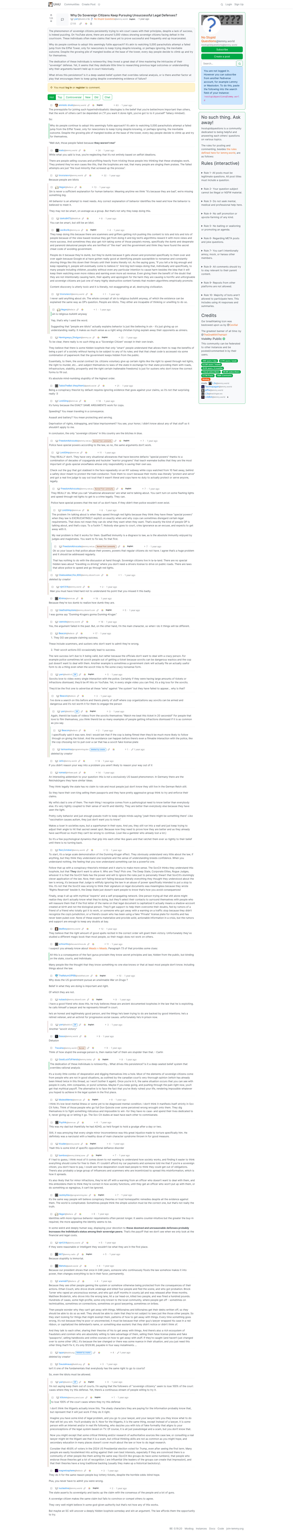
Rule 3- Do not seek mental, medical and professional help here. (221, 203)
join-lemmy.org (235, 1528)
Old (96, 97)
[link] (80, 24)
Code (221, 1528)
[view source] (91, 23)
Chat (107, 97)
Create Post (89, 4)
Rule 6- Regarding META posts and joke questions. (220, 240)
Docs (212, 1528)
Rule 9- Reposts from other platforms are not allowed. (218, 284)
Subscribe (222, 49)
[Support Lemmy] (99, 4)
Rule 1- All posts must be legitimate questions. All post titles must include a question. (221, 176)
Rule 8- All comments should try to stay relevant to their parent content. (221, 270)
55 (74, 23)
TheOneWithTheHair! (215, 334)
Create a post (222, 56)
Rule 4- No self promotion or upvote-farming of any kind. (219, 215)
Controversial (73, 97)
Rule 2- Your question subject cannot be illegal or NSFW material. (221, 190)
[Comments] (62, 19)
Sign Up (239, 4)
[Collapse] (51, 105)
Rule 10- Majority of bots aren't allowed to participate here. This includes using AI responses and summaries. (220, 300)
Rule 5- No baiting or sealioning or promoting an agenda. (221, 227)
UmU (57, 4)
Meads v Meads (98, 948)
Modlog (206, 379)
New (87, 97)
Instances (201, 1528)
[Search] (221, 4)
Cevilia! (233, 324)
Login (229, 4)
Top (60, 97)
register (80, 87)
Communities (71, 4)
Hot (52, 97)
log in (68, 87)
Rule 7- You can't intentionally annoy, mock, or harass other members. (219, 254)
